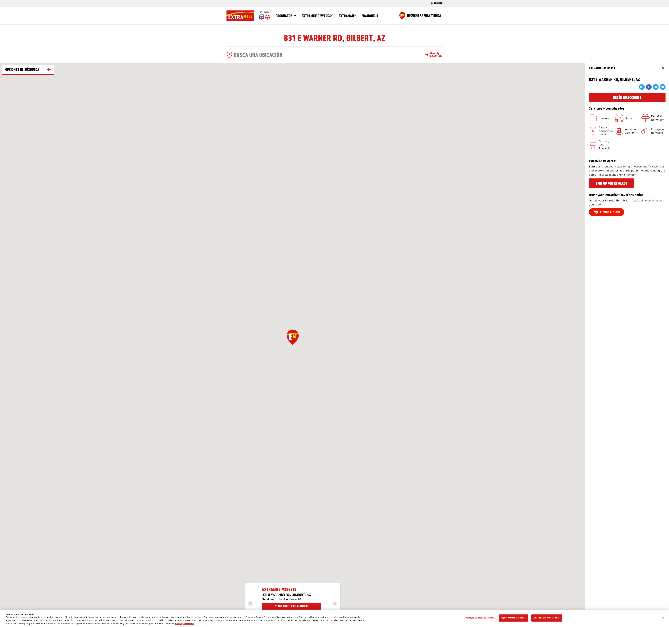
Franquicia (370, 16)
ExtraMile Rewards (317, 16)
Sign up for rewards (611, 183)
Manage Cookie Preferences (481, 618)
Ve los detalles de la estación (291, 606)
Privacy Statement (184, 624)
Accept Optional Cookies (546, 618)
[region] (334, 618)
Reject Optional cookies (514, 618)
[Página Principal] (248, 15)
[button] (293, 337)
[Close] (663, 618)
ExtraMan (347, 16)
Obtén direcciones (627, 97)
